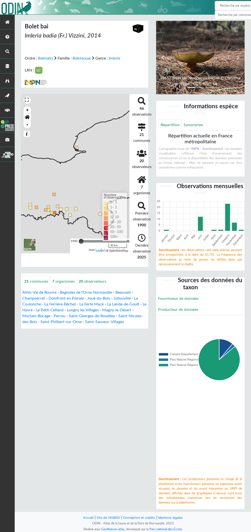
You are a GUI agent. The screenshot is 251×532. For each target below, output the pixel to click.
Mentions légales (170, 518)
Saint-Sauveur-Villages (104, 322)
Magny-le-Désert (116, 310)
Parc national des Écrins (166, 529)
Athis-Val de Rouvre (39, 292)
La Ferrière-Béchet (60, 304)
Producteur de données (178, 310)
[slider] (81, 241)
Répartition (170, 125)
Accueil (88, 518)
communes (36, 281)
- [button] (27, 124)
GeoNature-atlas (113, 529)
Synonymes (193, 125)
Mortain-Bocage (36, 316)
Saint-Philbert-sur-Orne (61, 322)
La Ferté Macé (91, 304)
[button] (27, 117)
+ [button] (27, 109)
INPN (195, 148)
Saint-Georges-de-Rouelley (92, 316)
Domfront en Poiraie (66, 298)
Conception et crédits (139, 518)
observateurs (92, 281)
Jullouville (122, 298)
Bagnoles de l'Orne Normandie (86, 292)
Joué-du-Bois (98, 298)
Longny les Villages (83, 310)
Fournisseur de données (178, 299)
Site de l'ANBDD (108, 518)
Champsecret (33, 298)
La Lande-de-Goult (123, 304)
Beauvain (123, 292)
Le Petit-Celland (49, 310)
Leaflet (100, 251)
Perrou (59, 316)
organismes (63, 281)
